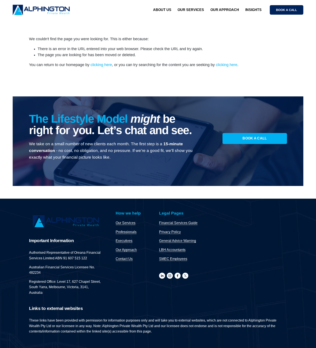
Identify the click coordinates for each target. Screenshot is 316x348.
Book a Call (254, 138)
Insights (253, 10)
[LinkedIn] (162, 276)
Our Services (191, 10)
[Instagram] (170, 276)
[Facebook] (178, 276)
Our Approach (224, 10)
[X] (185, 276)
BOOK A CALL (286, 10)
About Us (162, 10)
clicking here (101, 65)
